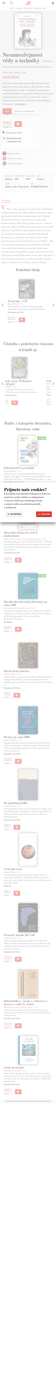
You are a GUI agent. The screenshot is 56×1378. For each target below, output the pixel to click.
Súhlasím (45, 514)
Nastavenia (15, 514)
